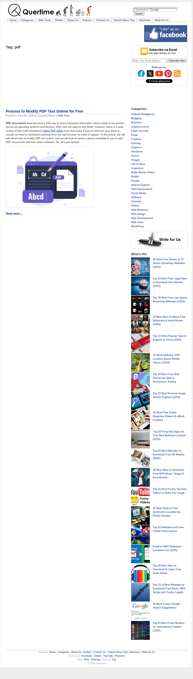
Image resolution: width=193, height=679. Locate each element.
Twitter (97, 655)
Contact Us (102, 20)
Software (136, 197)
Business (136, 122)
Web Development (142, 218)
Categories (27, 20)
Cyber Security (139, 130)
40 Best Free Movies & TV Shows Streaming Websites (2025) (169, 263)
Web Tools (44, 20)
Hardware (137, 151)
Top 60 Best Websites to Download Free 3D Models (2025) (168, 454)
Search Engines (140, 184)
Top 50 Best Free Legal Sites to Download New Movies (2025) (170, 282)
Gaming (135, 143)
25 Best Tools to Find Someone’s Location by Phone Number (166, 512)
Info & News (138, 163)
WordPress (137, 226)
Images (135, 159)
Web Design (138, 213)
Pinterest (120, 655)
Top (114, 659)
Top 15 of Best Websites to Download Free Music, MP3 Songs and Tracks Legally (169, 588)
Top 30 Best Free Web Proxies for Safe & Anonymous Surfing (166, 378)
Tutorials (136, 201)
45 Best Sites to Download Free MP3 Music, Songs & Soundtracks (168, 473)
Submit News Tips (124, 20)
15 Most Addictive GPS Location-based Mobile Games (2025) (166, 358)
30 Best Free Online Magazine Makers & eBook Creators (169, 416)
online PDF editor (53, 130)
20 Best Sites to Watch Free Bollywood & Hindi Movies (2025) (169, 320)
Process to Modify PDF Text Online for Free (44, 111)
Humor (135, 155)
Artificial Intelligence (142, 114)
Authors (87, 20)
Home (13, 20)
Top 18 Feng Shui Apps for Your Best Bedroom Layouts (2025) (169, 435)
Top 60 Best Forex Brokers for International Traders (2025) (168, 626)
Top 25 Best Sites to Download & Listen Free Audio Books (167, 569)
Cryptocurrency (140, 126)
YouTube (108, 655)
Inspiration (137, 168)
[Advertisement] (74, 33)
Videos (135, 205)
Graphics (136, 147)
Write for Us (162, 20)
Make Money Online (143, 172)
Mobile (59, 20)
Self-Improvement (141, 188)
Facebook (86, 655)
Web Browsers (139, 209)
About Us (72, 20)
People (135, 180)
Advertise (144, 20)
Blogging (136, 118)
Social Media (138, 193)
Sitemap (95, 659)
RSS (86, 659)
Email (134, 134)
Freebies (136, 139)
